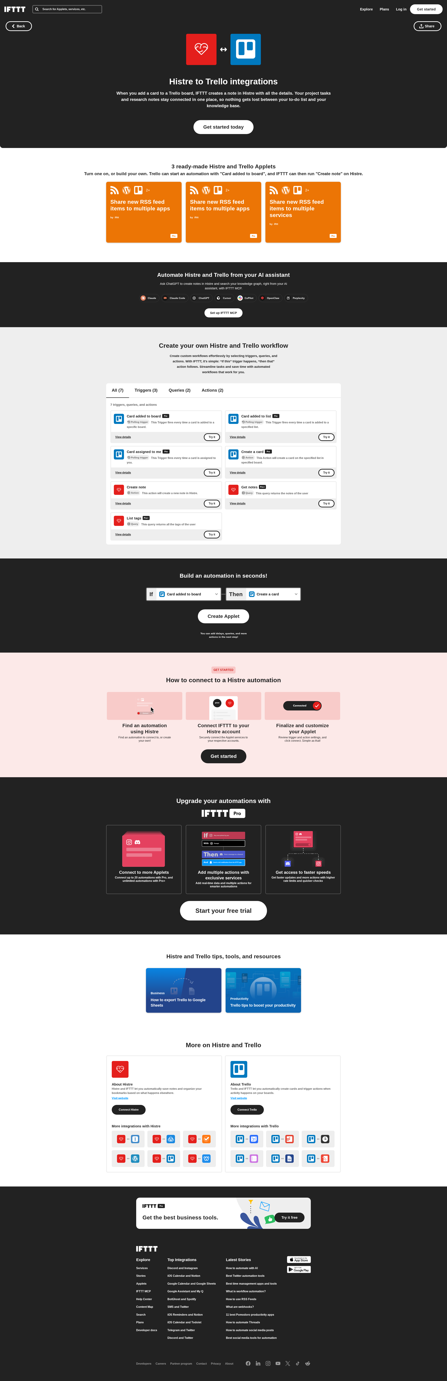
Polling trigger (139, 422)
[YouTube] (278, 1363)
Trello (217, 81)
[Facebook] (248, 1363)
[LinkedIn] (258, 1363)
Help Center (144, 1299)
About (229, 1363)
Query (249, 493)
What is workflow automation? (246, 1291)
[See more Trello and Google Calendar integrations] (246, 1139)
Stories (141, 1275)
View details (123, 437)
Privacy (216, 1363)
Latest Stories (238, 1259)
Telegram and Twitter (181, 1330)
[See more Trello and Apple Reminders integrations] (246, 1158)
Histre (181, 81)
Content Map (144, 1306)
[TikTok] (298, 1363)
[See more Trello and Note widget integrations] (318, 1158)
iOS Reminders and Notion (185, 1314)
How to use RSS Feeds (241, 1299)
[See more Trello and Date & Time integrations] (318, 1139)
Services (142, 1267)
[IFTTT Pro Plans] (165, 416)
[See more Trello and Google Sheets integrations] (282, 1158)
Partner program (181, 1363)
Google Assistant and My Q (185, 1291)
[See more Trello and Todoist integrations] (282, 1139)
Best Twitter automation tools (245, 1275)
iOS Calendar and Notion (183, 1275)
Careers (161, 1363)
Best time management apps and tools (251, 1283)
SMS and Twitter (178, 1306)
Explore (366, 9)
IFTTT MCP (143, 1291)
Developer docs (146, 1330)
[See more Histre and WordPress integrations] (128, 1158)
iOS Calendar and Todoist (184, 1322)
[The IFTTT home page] (14, 9)
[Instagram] (268, 1363)
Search (141, 1314)
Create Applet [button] (223, 616)
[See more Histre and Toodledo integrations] (199, 1139)
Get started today (223, 127)
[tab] (117, 390)
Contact (201, 1363)
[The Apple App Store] (299, 1260)
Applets (141, 1283)
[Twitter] (288, 1363)
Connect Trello (247, 1109)
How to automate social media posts (250, 1330)
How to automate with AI (242, 1267)
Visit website (120, 1098)
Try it (212, 437)
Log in (401, 9)
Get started (426, 9)
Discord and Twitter (180, 1337)
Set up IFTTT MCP (223, 313)
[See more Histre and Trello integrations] (163, 1158)
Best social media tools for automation (251, 1337)
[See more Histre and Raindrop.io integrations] (163, 1139)
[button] (223, 756)
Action (249, 457)
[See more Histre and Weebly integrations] (199, 1158)
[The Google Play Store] (299, 1270)
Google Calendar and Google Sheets (191, 1283)
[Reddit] (308, 1363)
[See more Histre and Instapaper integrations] (128, 1139)
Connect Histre (129, 1109)
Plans (384, 9)
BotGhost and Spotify (181, 1299)
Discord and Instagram (182, 1267)
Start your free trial (223, 910)
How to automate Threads (243, 1322)
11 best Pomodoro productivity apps (250, 1314)
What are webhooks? (240, 1306)
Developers (143, 1363)
